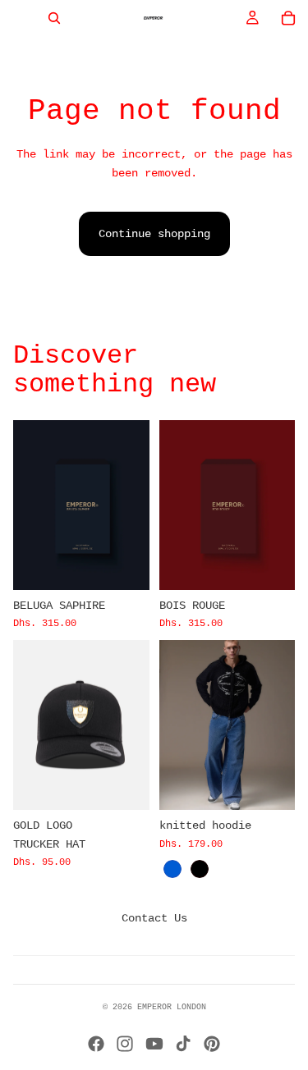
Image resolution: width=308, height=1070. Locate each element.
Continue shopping (154, 233)
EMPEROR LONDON (171, 1007)
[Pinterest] (212, 1044)
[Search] (54, 18)
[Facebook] (96, 1044)
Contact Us (154, 918)
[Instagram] (125, 1044)
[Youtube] (154, 1044)
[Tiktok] (183, 1044)
